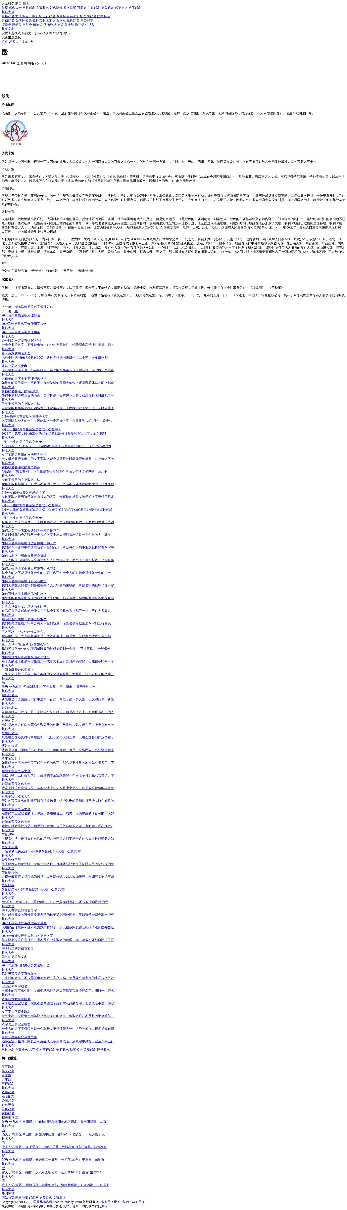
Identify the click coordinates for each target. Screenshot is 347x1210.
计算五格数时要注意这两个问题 (24, 606)
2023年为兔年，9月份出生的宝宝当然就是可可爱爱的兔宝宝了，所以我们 (54, 433)
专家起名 (63, 16)
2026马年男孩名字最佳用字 (21, 332)
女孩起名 (21, 20)
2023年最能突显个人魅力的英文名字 (27, 935)
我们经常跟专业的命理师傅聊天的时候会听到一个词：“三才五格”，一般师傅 (56, 648)
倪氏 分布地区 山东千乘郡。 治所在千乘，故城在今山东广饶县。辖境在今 (54, 1147)
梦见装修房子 (11, 859)
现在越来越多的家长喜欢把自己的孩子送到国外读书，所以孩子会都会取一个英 (58, 914)
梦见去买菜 (10, 847)
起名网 (34, 1197)
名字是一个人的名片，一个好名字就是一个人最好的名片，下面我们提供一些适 (58, 522)
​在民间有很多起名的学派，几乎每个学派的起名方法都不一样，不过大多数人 (56, 610)
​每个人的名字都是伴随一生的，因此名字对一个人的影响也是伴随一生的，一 (56, 572)
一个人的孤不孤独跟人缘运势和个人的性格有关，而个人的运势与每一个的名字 (58, 560)
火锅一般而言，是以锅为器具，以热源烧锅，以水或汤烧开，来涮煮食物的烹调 (58, 876)
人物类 (59, 24)
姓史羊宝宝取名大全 (16, 809)
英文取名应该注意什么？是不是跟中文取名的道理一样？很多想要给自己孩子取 (58, 940)
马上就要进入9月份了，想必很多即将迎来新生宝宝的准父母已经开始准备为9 (56, 446)
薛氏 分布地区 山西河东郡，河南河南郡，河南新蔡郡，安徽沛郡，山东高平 (55, 1185)
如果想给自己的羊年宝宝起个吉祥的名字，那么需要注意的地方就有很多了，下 (58, 762)
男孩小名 (8, 16)
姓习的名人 (10, 708)
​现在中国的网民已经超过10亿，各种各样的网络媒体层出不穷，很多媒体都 (55, 357)
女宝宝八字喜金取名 (16, 1011)
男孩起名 (8, 20)
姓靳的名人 (10, 695)
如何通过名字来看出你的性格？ (24, 594)
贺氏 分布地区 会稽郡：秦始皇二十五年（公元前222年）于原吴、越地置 (53, 1159)
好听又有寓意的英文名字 (19, 910)
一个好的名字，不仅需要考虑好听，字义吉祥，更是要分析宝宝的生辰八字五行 (58, 978)
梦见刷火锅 (10, 872)
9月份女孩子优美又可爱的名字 (23, 492)
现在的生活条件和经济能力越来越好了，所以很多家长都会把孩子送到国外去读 (58, 927)
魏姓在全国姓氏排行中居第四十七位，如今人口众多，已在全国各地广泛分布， (58, 737)
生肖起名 (73, 20)
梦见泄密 (8, 834)
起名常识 (49, 20)
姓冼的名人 (10, 720)
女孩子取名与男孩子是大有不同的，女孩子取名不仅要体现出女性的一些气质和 (58, 484)
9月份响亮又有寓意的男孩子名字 (25, 416)
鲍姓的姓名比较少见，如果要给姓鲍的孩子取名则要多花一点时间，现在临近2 (57, 826)
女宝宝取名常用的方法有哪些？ (24, 454)
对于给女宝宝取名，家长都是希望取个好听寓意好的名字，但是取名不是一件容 (58, 1003)
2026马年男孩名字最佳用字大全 (24, 323)
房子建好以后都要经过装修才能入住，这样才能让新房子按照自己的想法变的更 (58, 864)
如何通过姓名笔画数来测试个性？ (26, 657)
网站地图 (21, 1197)
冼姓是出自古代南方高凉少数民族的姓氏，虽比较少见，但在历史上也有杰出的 (58, 724)
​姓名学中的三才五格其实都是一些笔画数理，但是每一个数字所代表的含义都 (56, 636)
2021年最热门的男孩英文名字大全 (26, 965)
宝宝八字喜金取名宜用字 (19, 1037)
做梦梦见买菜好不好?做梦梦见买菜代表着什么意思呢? (42, 851)
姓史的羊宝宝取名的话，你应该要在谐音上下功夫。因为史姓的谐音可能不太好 (58, 813)
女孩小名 (22, 16)
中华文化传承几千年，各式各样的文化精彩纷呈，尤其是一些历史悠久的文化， (58, 674)
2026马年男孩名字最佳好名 (33, 307)
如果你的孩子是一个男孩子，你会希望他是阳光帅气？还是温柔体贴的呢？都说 (58, 383)
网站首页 (8, 1197)
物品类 (80, 24)
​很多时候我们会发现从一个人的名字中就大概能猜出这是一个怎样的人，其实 (56, 534)
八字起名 (36, 16)
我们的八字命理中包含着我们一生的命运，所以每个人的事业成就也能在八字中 (58, 547)
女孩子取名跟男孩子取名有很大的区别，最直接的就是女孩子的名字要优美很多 (58, 496)
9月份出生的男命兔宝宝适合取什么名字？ (31, 429)
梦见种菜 (8, 897)
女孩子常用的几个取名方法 (21, 480)
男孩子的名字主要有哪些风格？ (24, 378)
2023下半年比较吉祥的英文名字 (24, 923)
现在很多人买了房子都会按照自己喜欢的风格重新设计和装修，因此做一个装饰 (58, 370)
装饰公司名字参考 (14, 366)
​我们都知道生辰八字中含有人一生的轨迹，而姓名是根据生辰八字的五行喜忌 (56, 623)
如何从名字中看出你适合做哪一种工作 (29, 543)
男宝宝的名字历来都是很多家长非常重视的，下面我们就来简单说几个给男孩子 (58, 408)
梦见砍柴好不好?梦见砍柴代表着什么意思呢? (33, 889)
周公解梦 (86, 20)
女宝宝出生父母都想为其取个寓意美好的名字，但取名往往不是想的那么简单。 (58, 1016)
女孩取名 (59, 1197)
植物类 (38, 24)
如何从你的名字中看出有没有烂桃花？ (29, 568)
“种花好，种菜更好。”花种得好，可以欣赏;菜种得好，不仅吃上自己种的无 (55, 902)
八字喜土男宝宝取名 (16, 1024)
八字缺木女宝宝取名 (16, 999)
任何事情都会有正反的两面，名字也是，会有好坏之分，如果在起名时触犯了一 (58, 395)
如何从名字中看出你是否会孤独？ (26, 556)
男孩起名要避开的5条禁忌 (20, 391)
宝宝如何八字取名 (14, 986)
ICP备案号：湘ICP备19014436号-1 (120, 1202)
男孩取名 (45, 1197)
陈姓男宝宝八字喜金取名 (19, 973)
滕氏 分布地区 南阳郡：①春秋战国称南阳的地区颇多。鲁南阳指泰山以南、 (55, 1121)
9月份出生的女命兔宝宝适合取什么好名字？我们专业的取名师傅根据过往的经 (57, 509)
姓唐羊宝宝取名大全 (16, 796)
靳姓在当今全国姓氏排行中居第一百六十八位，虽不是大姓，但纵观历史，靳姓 (58, 699)
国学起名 (103, 16)
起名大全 (8, 12)
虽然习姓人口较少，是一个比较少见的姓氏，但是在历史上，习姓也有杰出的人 (58, 712)
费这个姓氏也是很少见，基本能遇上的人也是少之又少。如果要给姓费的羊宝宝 (58, 788)
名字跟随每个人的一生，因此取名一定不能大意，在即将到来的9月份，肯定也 (57, 420)
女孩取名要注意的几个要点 (21, 467)
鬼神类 (69, 24)
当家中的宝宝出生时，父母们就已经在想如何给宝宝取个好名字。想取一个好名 (58, 990)
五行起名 (49, 16)
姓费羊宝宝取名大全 (16, 783)
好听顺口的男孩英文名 (18, 948)
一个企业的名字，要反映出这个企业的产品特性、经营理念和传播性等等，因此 (58, 345)
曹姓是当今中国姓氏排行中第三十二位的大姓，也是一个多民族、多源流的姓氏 (58, 750)
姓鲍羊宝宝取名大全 (16, 821)
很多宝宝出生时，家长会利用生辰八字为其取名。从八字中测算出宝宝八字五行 (58, 1041)
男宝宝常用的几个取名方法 (21, 404)
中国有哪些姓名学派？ (18, 670)
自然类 (27, 24)
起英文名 (8, 29)
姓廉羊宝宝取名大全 (16, 771)
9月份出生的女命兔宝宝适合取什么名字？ (31, 505)
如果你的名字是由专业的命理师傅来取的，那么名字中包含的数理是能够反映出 (58, 598)
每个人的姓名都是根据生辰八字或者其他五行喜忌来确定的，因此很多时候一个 (58, 661)
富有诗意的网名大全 (16, 353)
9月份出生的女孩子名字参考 (22, 518)
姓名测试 (35, 20)
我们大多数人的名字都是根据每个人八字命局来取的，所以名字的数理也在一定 (58, 585)
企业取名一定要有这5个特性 (22, 340)
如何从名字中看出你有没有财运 (24, 581)
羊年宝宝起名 (11, 758)
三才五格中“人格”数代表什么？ (24, 632)
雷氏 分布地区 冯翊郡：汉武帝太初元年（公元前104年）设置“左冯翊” (51, 1172)
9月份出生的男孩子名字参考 (22, 442)
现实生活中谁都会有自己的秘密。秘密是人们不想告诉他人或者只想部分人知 (58, 838)
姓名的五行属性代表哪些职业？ (24, 619)
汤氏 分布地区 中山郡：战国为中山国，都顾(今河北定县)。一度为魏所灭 (53, 1134)
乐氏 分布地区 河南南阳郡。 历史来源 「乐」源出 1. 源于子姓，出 (49, 686)
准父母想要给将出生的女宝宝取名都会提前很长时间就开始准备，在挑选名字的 (58, 458)
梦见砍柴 (8, 885)
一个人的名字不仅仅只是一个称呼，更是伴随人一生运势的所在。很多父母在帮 (58, 1028)
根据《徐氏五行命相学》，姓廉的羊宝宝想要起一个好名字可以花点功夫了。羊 (58, 775)
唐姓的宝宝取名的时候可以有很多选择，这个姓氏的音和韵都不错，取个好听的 (58, 800)
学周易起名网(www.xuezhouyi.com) (57, 1202)
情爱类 (7, 24)
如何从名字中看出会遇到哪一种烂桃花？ (30, 530)
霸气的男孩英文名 (14, 957)
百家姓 (61, 20)
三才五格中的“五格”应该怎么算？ (25, 644)
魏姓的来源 (10, 733)
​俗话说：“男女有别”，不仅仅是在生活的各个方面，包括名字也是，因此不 (54, 471)
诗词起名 (77, 16)
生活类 (90, 24)
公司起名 (90, 16)
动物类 (48, 24)
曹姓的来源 (10, 746)
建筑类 (17, 24)
